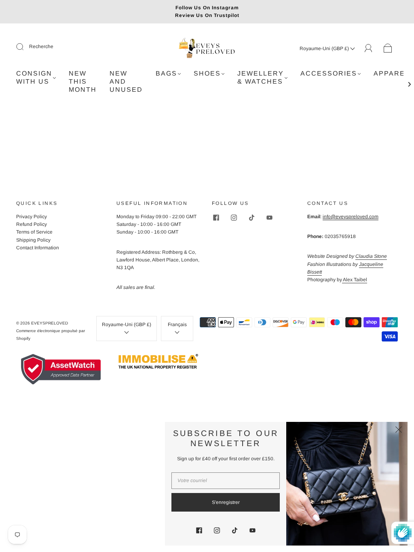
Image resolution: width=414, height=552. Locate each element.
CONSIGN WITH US (34, 77)
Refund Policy (31, 224)
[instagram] (234, 218)
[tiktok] (251, 218)
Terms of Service (34, 232)
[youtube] (269, 218)
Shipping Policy (33, 240)
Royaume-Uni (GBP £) (325, 48)
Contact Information (37, 248)
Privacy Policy (31, 216)
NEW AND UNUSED (126, 81)
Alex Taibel (354, 279)
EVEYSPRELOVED (49, 323)
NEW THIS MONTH (83, 81)
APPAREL (392, 73)
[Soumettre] (25, 47)
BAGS (166, 73)
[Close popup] (399, 431)
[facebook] (216, 218)
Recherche (41, 46)
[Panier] (388, 48)
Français (177, 324)
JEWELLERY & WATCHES (260, 77)
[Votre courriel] (225, 480)
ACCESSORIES (328, 73)
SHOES (207, 73)
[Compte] (368, 48)
